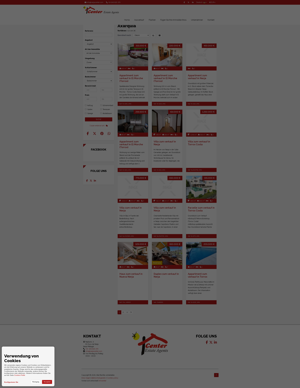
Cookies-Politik (19, 375)
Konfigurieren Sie (11, 382)
